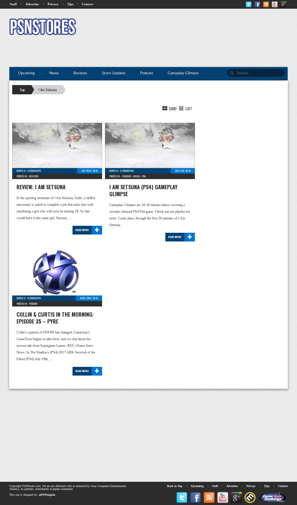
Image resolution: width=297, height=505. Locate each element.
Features (126, 176)
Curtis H (21, 171)
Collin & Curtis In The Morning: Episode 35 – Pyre (55, 318)
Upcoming (197, 486)
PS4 (144, 176)
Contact (87, 4)
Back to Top (174, 486)
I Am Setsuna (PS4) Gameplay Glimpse (143, 190)
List (188, 108)
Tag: (22, 89)
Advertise (32, 4)
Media (136, 176)
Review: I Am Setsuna (41, 187)
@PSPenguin (47, 494)
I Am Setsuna (48, 89)
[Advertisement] (182, 28)
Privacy (53, 4)
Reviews (33, 176)
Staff (13, 4)
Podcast (33, 304)
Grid (172, 108)
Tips (70, 4)
